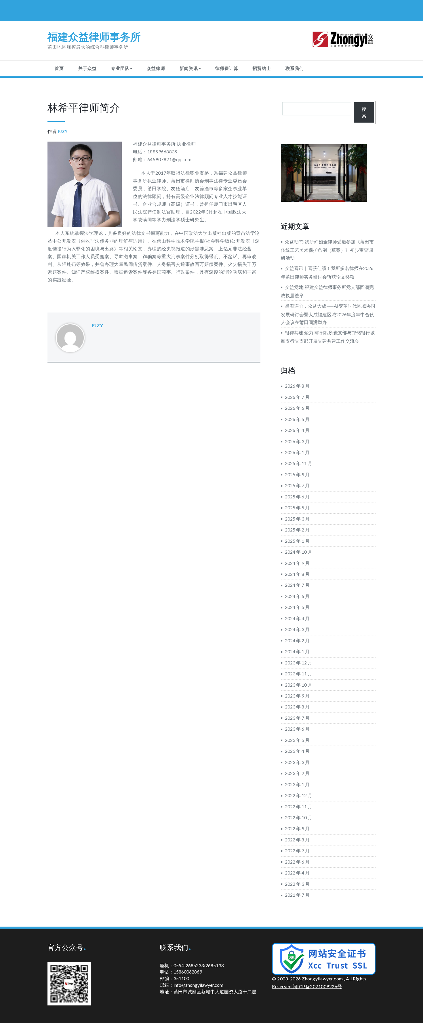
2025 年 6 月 (297, 496)
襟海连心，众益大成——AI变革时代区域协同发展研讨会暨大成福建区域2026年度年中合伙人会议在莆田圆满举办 (328, 314)
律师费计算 (226, 68)
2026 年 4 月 (297, 430)
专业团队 (120, 68)
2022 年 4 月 (297, 872)
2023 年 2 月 (297, 773)
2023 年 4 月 (297, 751)
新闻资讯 (189, 68)
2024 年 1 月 (297, 651)
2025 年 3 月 (297, 518)
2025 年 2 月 (297, 529)
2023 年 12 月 (298, 662)
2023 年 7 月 (297, 718)
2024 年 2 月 (297, 640)
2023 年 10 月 (298, 684)
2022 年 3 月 (297, 884)
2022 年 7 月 (297, 850)
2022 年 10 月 (298, 817)
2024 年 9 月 (297, 563)
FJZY (63, 131)
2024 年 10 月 (298, 552)
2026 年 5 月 (297, 419)
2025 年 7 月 (297, 485)
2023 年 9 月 (297, 695)
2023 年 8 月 (297, 706)
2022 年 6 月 (297, 861)
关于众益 (87, 68)
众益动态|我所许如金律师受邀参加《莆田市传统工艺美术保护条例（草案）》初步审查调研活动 (327, 249)
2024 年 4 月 (297, 618)
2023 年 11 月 (298, 673)
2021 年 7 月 (297, 895)
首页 (59, 68)
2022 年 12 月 (298, 795)
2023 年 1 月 (297, 784)
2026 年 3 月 (297, 441)
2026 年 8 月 (297, 385)
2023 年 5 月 (297, 740)
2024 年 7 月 (297, 585)
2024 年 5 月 (297, 607)
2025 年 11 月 (298, 463)
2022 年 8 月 (297, 839)
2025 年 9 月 (297, 474)
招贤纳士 (262, 68)
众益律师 (156, 68)
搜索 (364, 112)
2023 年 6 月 (297, 728)
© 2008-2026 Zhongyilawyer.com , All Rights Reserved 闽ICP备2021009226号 (319, 982)
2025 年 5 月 (297, 507)
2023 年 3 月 (297, 762)
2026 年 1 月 (297, 452)
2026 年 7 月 (297, 397)
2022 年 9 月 (297, 828)
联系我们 (294, 68)
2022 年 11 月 (298, 806)
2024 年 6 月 (297, 596)
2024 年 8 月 (297, 574)
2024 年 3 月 (297, 629)
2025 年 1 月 (297, 541)
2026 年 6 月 (297, 408)
